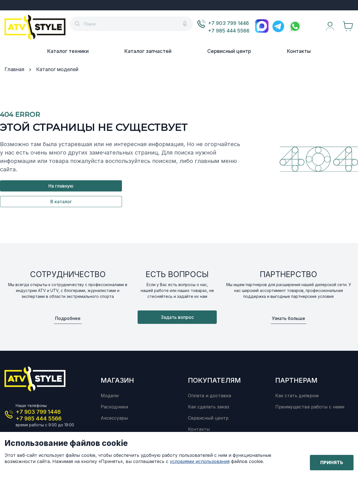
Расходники (114, 407)
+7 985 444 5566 (228, 31)
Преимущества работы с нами (309, 407)
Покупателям (214, 380)
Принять (331, 462)
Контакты (299, 51)
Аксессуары (114, 418)
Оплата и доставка (209, 395)
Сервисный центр (229, 51)
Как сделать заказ (208, 407)
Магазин (117, 380)
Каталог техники (68, 51)
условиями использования (200, 461)
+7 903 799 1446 (228, 23)
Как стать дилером (297, 395)
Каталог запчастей (147, 51)
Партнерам (296, 380)
